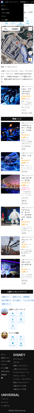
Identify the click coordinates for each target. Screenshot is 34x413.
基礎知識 (26, 297)
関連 (27, 23)
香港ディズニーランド (20, 366)
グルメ (13, 322)
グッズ (13, 328)
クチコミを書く (5, 13)
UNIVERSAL (10, 395)
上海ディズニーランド (17, 309)
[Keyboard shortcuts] (12, 63)
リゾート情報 (13, 333)
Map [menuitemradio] (5, 29)
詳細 (6, 23)
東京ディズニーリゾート (21, 382)
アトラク (13, 315)
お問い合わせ (5, 371)
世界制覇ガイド (24, 2)
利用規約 (4, 375)
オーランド (4, 402)
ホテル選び (16, 300)
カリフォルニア (18, 359)
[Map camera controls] (30, 53)
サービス (13, 345)
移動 (21, 345)
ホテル (13, 339)
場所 (20, 23)
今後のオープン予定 (19, 386)
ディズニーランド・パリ (21, 372)
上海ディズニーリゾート (11, 2)
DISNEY (19, 355)
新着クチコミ (5, 9)
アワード (3, 16)
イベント (21, 322)
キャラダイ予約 (28, 300)
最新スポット (6, 304)
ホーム (3, 5)
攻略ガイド (6, 297)
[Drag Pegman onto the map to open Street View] (30, 60)
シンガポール (5, 406)
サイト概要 (4, 20)
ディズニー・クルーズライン (22, 379)
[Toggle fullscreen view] (30, 29)
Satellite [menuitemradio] (15, 29)
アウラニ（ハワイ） (19, 376)
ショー (21, 315)
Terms (31, 63)
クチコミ (13, 23)
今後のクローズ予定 (19, 389)
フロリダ (16, 362)
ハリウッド (4, 399)
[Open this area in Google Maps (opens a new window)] (5, 62)
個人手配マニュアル (7, 300)
